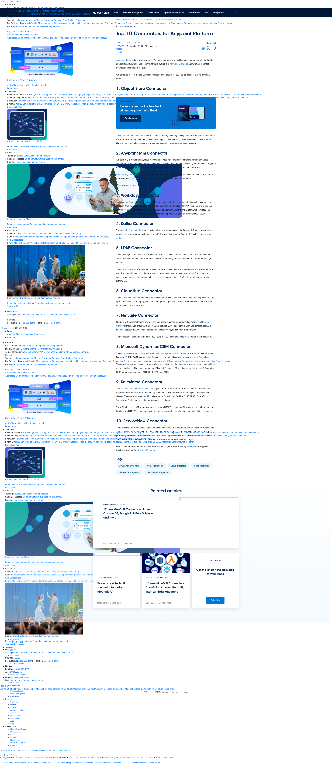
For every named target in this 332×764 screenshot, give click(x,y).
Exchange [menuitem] (34, 11)
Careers (13, 745)
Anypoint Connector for (131, 230)
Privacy (22, 750)
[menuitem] (42, 8)
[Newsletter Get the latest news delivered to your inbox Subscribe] (215, 607)
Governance (12, 35)
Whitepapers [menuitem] (66, 237)
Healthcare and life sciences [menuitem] (60, 101)
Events (13, 735)
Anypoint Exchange (146, 450)
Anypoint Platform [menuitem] (15, 334)
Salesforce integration (129, 472)
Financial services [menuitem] (26, 101)
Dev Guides (153, 12)
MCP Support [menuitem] (57, 11)
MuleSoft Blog (101, 12)
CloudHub (135, 178)
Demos (13, 705)
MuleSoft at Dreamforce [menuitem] (44, 243)
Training (36, 314)
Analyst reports (16, 710)
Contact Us (7, 328)
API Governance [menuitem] (49, 14)
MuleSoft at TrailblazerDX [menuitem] (67, 243)
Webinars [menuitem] (19, 237)
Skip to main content (11, 1)
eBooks (13, 713)
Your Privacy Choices (8, 755)
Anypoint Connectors (129, 466)
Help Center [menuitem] (20, 162)
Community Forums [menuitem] (36, 162)
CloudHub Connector (130, 298)
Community (26, 314)
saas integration (201, 466)
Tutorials (44, 314)
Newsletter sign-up (18, 743)
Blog (12, 724)
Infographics (15, 718)
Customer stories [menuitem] (45, 234)
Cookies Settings (63, 750)
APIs (207, 12)
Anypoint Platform (155, 466)
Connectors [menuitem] (45, 11)
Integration (218, 12)
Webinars (14, 702)
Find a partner (27, 323)
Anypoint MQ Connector (127, 174)
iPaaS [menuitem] (84, 104)
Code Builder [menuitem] (23, 11)
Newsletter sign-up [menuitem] (72, 234)
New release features (19, 729)
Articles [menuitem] (87, 237)
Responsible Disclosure (47, 750)
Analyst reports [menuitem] (45, 237)
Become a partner (54, 323)
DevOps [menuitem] (41, 104)
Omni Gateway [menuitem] (35, 14)
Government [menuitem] (40, 101)
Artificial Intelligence (133, 12)
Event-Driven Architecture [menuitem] (68, 104)
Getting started (13, 314)
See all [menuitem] (10, 17)
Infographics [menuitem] (77, 237)
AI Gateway (24, 35)
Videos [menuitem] (34, 237)
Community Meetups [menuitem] (89, 243)
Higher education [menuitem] (81, 101)
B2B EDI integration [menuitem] (27, 104)
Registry (11, 31)
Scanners (19, 31)
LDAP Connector (128, 269)
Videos (13, 707)
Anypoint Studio (197, 357)
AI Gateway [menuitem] (85, 14)
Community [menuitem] (31, 234)
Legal (2, 750)
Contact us (14, 696)
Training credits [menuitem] (43, 156)
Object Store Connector (131, 135)
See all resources (15, 240)
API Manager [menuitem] (74, 14)
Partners (13, 737)
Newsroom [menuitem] (59, 234)
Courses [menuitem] (19, 156)
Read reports (131, 118)
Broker (28, 31)
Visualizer (34, 35)
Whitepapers (15, 715)
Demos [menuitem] (27, 237)
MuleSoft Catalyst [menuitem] (33, 159)
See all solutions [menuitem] (14, 107)
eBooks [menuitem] (55, 237)
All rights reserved (179, 692)
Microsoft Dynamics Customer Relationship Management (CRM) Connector (154, 353)
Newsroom (14, 740)
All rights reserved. (35, 758)
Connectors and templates (127, 26)
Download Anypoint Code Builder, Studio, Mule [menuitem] (65, 20)
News (116, 12)
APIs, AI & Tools (70, 314)
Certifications (29, 156)
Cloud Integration (178, 466)
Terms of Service (12, 750)
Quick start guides (17, 694)
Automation (194, 12)
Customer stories (17, 732)
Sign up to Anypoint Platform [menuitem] (30, 20)
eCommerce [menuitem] (50, 104)
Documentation (56, 314)
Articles (13, 721)
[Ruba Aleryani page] (121, 47)
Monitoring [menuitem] (62, 14)
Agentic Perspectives (174, 12)
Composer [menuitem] (29, 334)
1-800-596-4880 (22, 669)
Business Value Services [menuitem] (52, 159)
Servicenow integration (157, 472)
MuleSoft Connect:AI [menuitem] (23, 243)
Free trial (11, 337)
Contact (33, 750)
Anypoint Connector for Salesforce (136, 388)
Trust (28, 750)
